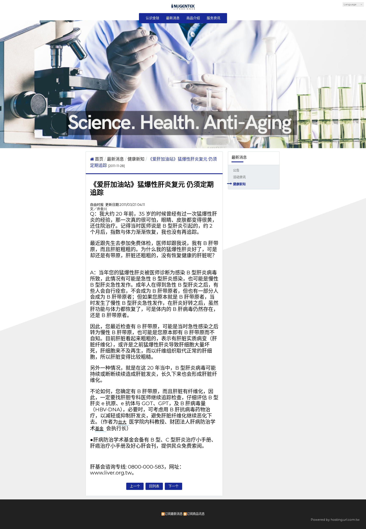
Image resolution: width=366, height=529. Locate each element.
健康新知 (239, 184)
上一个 (135, 486)
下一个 (173, 486)
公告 (236, 170)
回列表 (154, 486)
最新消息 (116, 159)
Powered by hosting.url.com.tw (335, 520)
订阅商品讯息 (196, 514)
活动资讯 (239, 177)
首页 (99, 159)
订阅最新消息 (174, 514)
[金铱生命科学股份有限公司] (183, 8)
